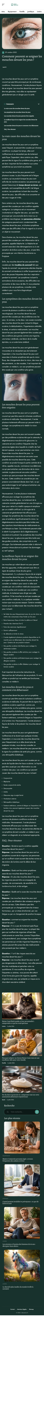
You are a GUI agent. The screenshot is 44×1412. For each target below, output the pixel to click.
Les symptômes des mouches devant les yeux (17, 112)
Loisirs (4, 1026)
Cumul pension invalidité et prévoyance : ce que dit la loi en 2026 (21, 1202)
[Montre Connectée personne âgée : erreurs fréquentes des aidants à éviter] (22, 1138)
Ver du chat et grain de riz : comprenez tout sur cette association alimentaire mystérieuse (20, 1096)
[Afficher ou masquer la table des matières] (27, 104)
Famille (4, 1063)
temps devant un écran (28, 185)
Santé (4, 67)
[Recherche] (40, 4)
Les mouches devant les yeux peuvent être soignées (19, 116)
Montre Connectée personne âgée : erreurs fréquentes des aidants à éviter (18, 1160)
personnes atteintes (32, 219)
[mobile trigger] (4, 4)
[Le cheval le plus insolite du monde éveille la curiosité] (22, 1266)
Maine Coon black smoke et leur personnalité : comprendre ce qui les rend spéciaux (18, 1022)
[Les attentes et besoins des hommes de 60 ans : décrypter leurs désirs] (22, 1223)
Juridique (5, 1198)
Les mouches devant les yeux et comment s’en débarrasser (21, 126)
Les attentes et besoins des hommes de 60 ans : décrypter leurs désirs (19, 1245)
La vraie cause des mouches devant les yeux (17, 108)
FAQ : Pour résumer (10, 129)
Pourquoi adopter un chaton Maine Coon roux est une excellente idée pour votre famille (20, 1059)
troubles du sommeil (23, 265)
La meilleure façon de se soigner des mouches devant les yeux (20, 121)
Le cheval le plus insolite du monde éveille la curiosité (18, 1288)
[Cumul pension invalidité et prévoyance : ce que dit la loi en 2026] (22, 1180)
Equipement (6, 1156)
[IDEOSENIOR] (15, 4)
